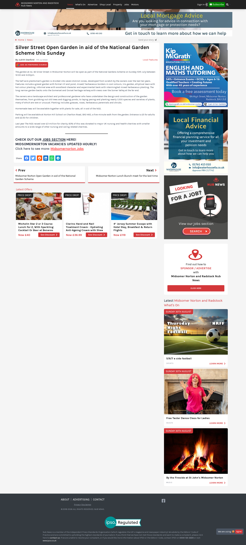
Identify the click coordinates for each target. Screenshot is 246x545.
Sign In (201, 4)
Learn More (216, 363)
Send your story (146, 39)
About (65, 499)
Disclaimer (86, 504)
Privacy (77, 504)
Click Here (195, 288)
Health (169, 423)
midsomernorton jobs (67, 149)
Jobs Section (54, 140)
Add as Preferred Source (33, 65)
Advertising (81, 499)
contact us (55, 538)
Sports (170, 363)
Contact (98, 499)
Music (169, 482)
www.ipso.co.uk (49, 540)
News (70, 4)
